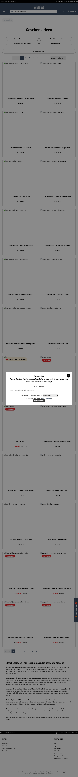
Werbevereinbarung (46, 398)
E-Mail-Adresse (39, 386)
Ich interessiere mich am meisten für (31, 395)
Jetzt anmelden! (39, 401)
